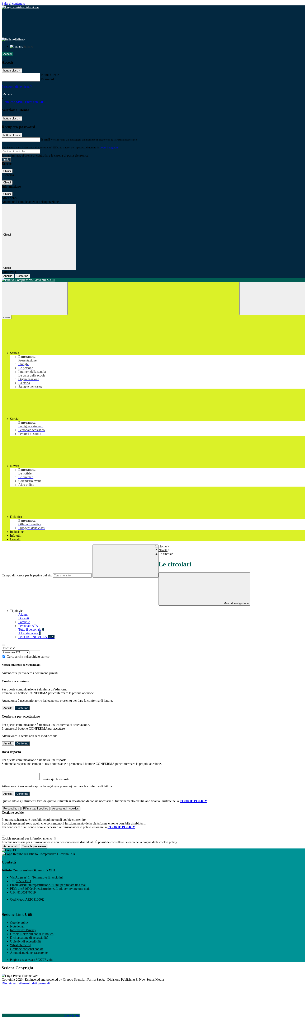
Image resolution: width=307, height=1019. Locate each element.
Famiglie (24, 622)
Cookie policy (19, 922)
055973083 (23, 881)
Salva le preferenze (34, 846)
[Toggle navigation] (35, 298)
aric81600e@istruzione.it (52, 885)
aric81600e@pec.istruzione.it (54, 888)
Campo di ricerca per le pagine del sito (27, 575)
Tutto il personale (31, 629)
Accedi (7, 53)
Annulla (7, 275)
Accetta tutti (65, 808)
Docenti (23, 618)
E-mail (45, 139)
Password (47, 79)
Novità (163, 550)
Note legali (17, 926)
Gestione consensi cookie (26, 949)
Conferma (22, 275)
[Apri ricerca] (272, 298)
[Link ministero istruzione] (20, 7)
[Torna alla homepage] (153, 280)
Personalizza (11, 808)
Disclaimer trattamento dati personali (26, 983)
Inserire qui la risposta (55, 779)
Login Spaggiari (109, 147)
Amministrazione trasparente (29, 952)
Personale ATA (28, 625)
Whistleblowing (20, 945)
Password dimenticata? (17, 86)
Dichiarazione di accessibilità (29, 937)
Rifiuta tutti (35, 808)
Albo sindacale (29, 633)
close (6, 317)
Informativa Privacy (23, 930)
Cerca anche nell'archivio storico (28, 656)
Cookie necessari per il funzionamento (27, 838)
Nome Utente (50, 75)
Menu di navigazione (236, 603)
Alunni (23, 614)
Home (163, 546)
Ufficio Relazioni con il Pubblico (31, 934)
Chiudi (7, 171)
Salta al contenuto (13, 3)
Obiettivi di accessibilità (25, 941)
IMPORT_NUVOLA (36, 637)
